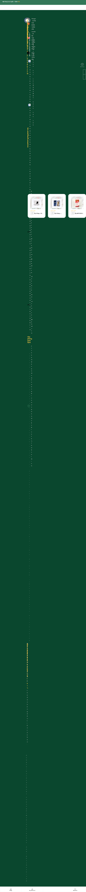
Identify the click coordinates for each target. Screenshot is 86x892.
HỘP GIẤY (33, 211)
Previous (84, 76)
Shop (10, 890)
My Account (32, 890)
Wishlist (75, 890)
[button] (83, 12)
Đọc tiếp (32, 213)
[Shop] (11, 889)
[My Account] (32, 889)
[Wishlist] (75, 889)
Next (84, 71)
